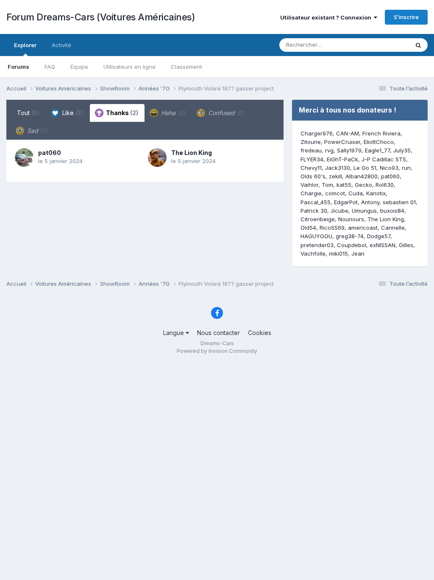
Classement (186, 66)
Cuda (355, 193)
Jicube (339, 210)
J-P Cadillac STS (384, 159)
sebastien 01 (399, 202)
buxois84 (392, 210)
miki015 (338, 253)
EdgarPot (346, 202)
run (406, 167)
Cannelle (393, 227)
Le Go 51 (364, 167)
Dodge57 (378, 236)
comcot (335, 193)
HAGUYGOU (316, 236)
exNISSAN (382, 245)
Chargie (311, 193)
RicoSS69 (332, 227)
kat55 (344, 184)
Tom (327, 184)
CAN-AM (347, 133)
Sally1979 (349, 150)
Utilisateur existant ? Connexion (327, 17)
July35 (402, 150)
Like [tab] (72, 112)
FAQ (50, 66)
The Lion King (191, 152)
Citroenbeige (317, 219)
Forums (18, 66)
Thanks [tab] (121, 112)
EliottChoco (379, 141)
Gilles (406, 245)
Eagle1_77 (377, 150)
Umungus (364, 210)
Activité (61, 45)
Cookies (259, 332)
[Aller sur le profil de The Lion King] (157, 157)
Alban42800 (361, 176)
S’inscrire (406, 17)
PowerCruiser (342, 141)
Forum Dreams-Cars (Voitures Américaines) (100, 17)
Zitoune (310, 141)
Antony (370, 202)
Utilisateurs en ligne (129, 66)
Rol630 (385, 184)
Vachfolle (313, 253)
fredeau (311, 150)
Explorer (25, 45)
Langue (174, 332)
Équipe (79, 66)
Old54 (308, 227)
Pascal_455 (315, 202)
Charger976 (316, 133)
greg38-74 (350, 236)
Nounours (351, 219)
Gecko (363, 184)
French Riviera (381, 133)
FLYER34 (311, 159)
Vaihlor (309, 184)
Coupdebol (351, 245)
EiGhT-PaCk (342, 159)
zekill (335, 176)
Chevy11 (311, 167)
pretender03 (317, 245)
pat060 (49, 152)
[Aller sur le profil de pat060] (24, 157)
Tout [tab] (28, 112)
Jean (357, 253)
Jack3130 (337, 167)
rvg (329, 150)
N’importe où (381, 45)
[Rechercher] (418, 45)
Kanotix (376, 193)
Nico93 (389, 167)
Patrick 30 (313, 210)
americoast (363, 227)
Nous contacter (218, 332)
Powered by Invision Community (217, 351)
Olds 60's (313, 176)
